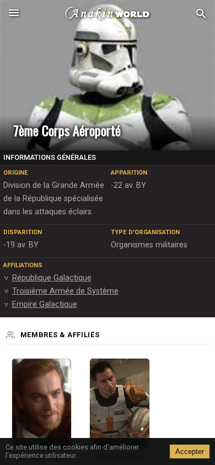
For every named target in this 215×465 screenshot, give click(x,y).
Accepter (189, 451)
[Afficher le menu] (13, 13)
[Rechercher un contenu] (201, 14)
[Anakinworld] (107, 14)
